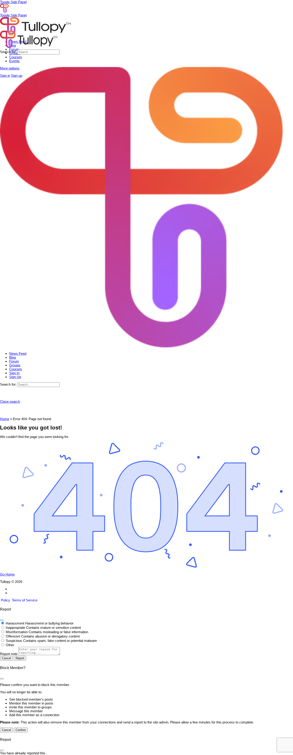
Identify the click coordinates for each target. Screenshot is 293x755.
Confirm (21, 730)
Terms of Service (24, 600)
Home (4, 419)
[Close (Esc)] (2, 620)
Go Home (7, 574)
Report (20, 658)
